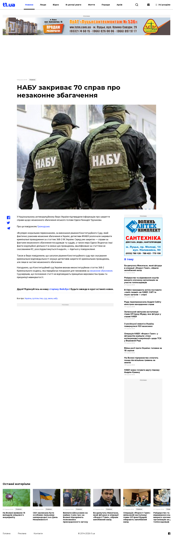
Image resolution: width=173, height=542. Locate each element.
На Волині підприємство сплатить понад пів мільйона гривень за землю (141, 360)
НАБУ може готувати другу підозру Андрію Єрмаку (141, 371)
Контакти (38, 533)
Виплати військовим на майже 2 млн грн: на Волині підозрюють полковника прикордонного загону (75, 517)
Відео (56, 5)
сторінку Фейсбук (59, 289)
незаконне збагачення (101, 271)
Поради (106, 5)
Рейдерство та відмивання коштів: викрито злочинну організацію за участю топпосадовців (141, 280)
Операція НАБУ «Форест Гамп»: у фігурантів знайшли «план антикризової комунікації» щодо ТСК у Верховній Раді (142, 337)
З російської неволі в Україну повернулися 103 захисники (139, 325)
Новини (29, 5)
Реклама (22, 533)
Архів (119, 5)
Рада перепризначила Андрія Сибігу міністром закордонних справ (142, 303)
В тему (129, 259)
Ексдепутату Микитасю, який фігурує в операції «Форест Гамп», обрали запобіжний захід (143, 268)
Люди (43, 5)
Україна (28, 298)
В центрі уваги (73, 5)
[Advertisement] (86, 56)
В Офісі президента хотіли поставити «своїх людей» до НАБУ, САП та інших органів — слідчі (143, 292)
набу (56, 298)
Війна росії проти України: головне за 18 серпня (143, 349)
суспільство (37, 298)
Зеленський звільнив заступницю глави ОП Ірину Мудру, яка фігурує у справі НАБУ (142, 314)
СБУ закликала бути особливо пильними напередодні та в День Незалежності (45, 516)
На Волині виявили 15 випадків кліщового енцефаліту (14, 515)
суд (45, 298)
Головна (6, 533)
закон (50, 298)
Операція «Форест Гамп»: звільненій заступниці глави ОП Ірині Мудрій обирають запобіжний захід (136, 517)
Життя (91, 5)
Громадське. (43, 226)
